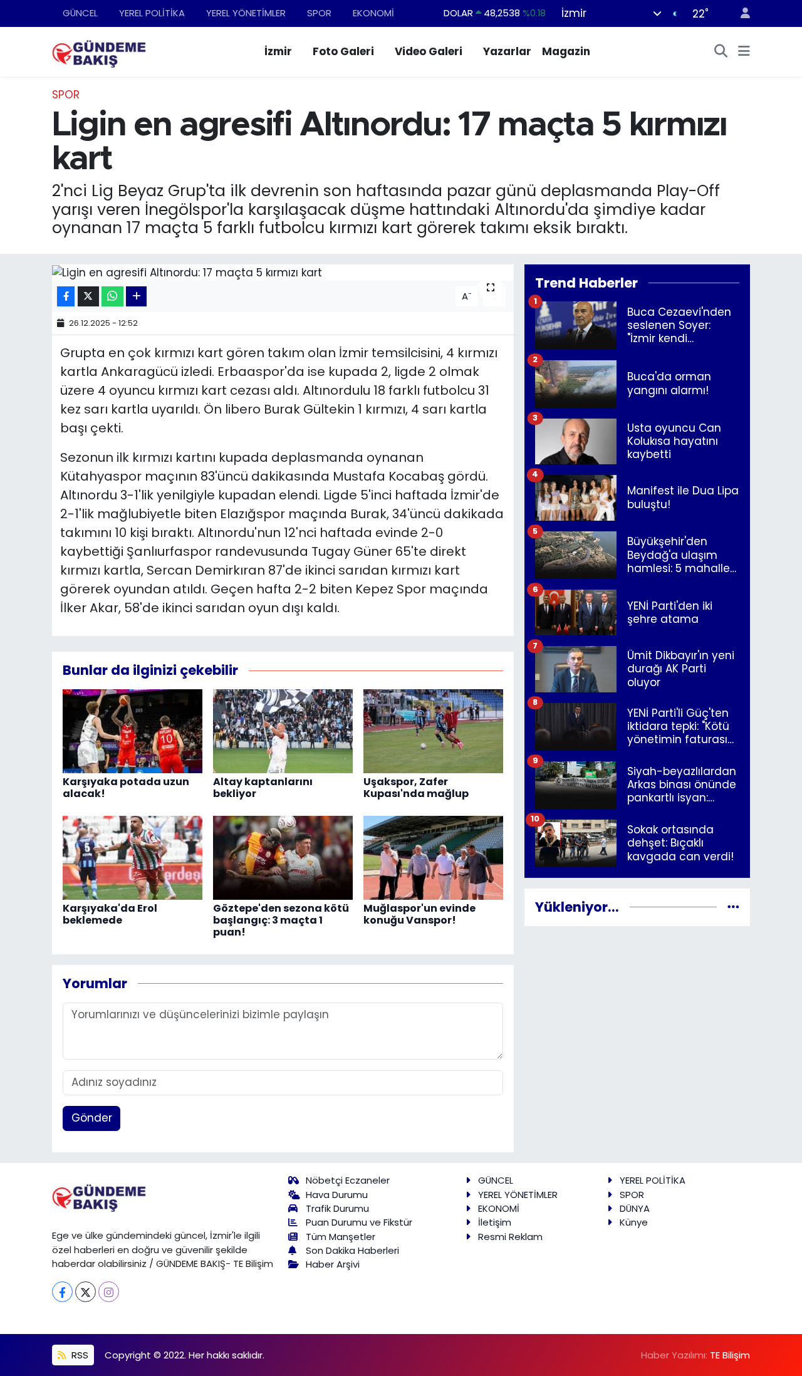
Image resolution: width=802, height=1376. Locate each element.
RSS (78, 1355)
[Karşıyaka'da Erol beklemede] (132, 856)
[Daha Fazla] (136, 296)
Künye (634, 1222)
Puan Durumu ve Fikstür (359, 1222)
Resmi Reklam (510, 1236)
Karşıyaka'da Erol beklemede (110, 914)
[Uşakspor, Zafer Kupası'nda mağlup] (433, 730)
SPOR (319, 12)
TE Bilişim (730, 1355)
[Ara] (721, 52)
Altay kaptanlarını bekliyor (263, 787)
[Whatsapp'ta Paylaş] (112, 296)
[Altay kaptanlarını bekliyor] (283, 730)
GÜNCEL (80, 12)
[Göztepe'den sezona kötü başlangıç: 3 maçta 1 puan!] (283, 856)
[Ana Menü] (744, 52)
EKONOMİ (373, 12)
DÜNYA (635, 1208)
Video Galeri (428, 51)
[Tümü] (733, 906)
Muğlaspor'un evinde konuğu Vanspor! (419, 914)
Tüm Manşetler (340, 1236)
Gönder (91, 1117)
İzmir (278, 51)
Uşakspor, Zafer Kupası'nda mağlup (416, 787)
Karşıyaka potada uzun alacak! (126, 787)
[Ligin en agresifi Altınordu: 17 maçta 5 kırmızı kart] (283, 272)
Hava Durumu (337, 1194)
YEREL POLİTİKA (152, 12)
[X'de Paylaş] (88, 296)
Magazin (566, 51)
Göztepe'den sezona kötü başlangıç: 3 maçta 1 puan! (281, 920)
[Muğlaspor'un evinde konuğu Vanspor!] (433, 856)
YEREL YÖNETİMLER (246, 12)
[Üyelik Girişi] (740, 13)
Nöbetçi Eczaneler (348, 1180)
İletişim (494, 1222)
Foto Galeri (343, 51)
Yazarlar (507, 51)
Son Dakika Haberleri (352, 1250)
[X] (85, 1291)
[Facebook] (62, 1291)
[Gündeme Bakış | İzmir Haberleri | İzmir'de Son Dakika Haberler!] (99, 50)
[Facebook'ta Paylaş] (66, 296)
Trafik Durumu (337, 1208)
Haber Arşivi (333, 1264)
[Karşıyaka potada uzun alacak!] (132, 730)
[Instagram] (108, 1291)
